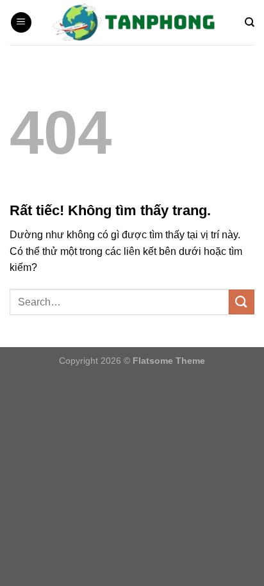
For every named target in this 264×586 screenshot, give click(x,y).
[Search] (249, 22)
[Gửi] (241, 301)
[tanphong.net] (138, 22)
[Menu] (21, 22)
